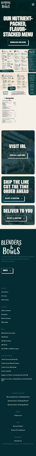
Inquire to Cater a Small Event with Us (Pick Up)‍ (16, 379)
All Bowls (4, 337)
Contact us (18, 415)
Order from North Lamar (10, 363)
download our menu (18, 42)
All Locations (6, 310)
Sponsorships (18, 405)
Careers (4, 296)
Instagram (18, 441)
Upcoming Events (18, 397)
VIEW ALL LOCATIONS (17, 155)
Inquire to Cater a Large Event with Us (14, 375)
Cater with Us (6, 371)
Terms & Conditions (18, 430)
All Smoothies (6, 341)
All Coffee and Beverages (10, 349)
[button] (33, 4)
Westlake (4, 322)
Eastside (4, 314)
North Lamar (6, 318)
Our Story (4, 292)
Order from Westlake (8, 367)
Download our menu (8, 333)
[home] (5, 4)
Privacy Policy (18, 426)
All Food (4, 345)
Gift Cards (5, 300)
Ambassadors (18, 401)
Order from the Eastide (9, 359)
